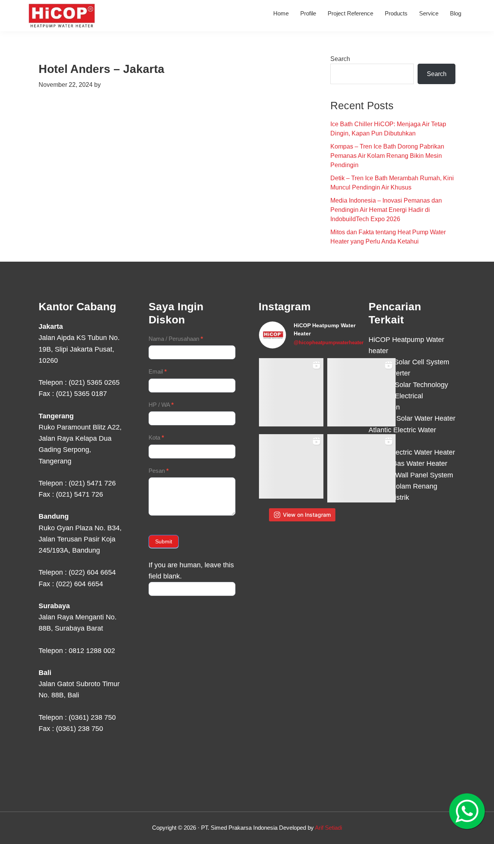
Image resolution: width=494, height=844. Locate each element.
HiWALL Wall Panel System (411, 475)
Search (340, 59)
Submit (163, 541)
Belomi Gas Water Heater (408, 463)
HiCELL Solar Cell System (409, 362)
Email (158, 371)
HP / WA (161, 404)
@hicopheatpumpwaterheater (329, 342)
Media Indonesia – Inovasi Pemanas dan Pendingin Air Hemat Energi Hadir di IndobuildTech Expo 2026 (386, 209)
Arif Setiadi (328, 827)
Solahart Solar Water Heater (412, 418)
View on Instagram (307, 514)
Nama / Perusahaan (176, 338)
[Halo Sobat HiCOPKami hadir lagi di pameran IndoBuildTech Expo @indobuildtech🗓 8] (361, 392)
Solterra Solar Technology (408, 385)
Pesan (159, 470)
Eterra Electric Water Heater (412, 452)
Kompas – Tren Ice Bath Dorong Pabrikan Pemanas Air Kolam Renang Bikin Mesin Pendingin (387, 155)
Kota (156, 437)
